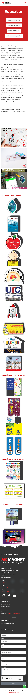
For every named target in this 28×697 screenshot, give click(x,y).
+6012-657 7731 (5, 591)
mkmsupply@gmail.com (13, 611)
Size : (2, 655)
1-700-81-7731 (5, 582)
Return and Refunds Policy (8, 623)
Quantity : (3, 661)
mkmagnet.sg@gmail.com (14, 613)
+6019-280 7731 (5, 587)
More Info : (4, 667)
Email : (3, 644)
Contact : (3, 638)
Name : (3, 632)
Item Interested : (5, 650)
